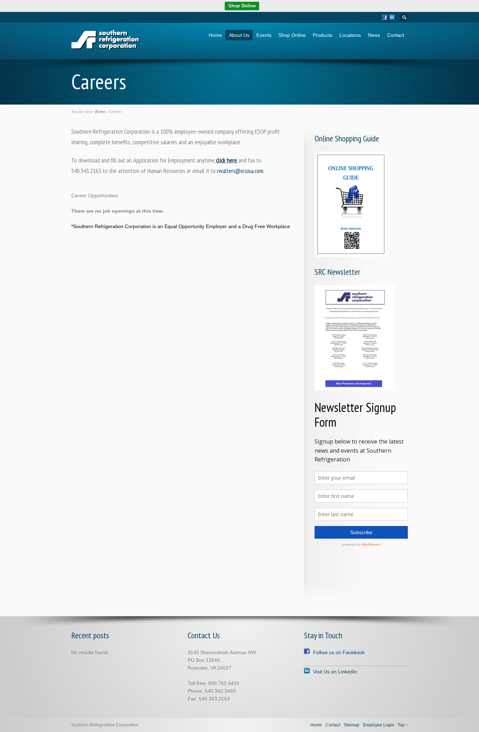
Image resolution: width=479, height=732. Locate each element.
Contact (395, 35)
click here (226, 160)
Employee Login (378, 725)
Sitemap (351, 725)
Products (322, 35)
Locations (350, 35)
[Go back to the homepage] (105, 47)
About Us (239, 35)
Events (263, 35)
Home (215, 35)
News (374, 35)
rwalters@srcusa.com (240, 171)
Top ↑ (403, 725)
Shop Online (242, 5)
